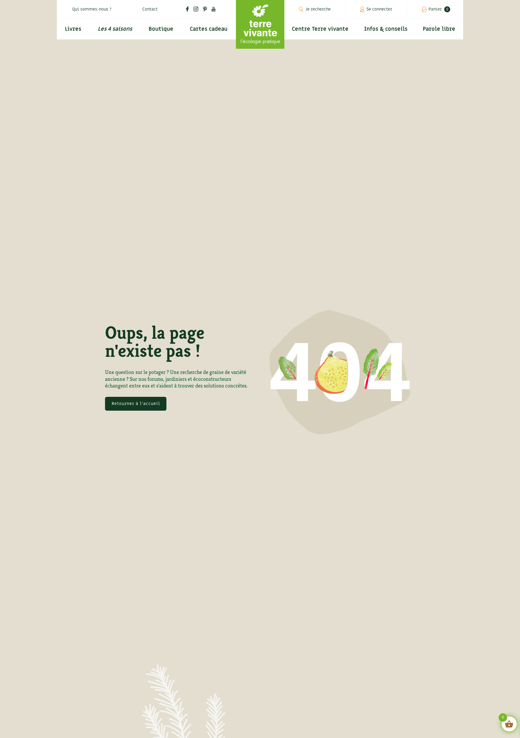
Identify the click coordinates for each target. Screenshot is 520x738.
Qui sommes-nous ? (91, 9)
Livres (73, 29)
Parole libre (439, 29)
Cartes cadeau (209, 29)
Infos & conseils (385, 29)
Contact (150, 9)
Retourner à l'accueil (136, 403)
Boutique (161, 29)
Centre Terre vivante (320, 29)
